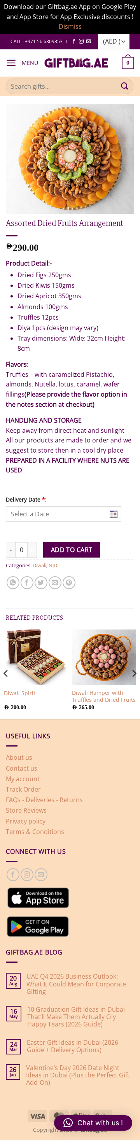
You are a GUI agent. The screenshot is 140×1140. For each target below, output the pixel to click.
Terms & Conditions (35, 831)
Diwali (39, 565)
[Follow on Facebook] (74, 41)
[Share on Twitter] (41, 582)
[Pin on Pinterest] (69, 582)
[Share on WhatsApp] (13, 582)
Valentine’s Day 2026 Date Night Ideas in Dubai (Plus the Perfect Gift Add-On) (78, 1075)
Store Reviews (26, 810)
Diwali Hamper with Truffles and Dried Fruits (104, 696)
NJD (53, 565)
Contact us (21, 768)
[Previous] (6, 673)
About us (19, 757)
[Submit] (125, 86)
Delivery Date (26, 499)
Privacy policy (26, 821)
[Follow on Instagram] (81, 41)
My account (23, 779)
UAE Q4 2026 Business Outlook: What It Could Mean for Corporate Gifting (76, 984)
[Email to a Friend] (55, 582)
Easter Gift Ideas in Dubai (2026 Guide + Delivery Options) (72, 1046)
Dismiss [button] (70, 26)
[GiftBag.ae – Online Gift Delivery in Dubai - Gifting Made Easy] (76, 63)
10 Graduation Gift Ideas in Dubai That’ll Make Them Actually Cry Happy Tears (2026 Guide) (76, 1017)
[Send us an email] (88, 41)
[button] (11, 62)
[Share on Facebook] (27, 582)
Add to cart (72, 550)
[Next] (133, 673)
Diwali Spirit (19, 693)
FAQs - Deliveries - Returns (44, 800)
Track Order (23, 789)
